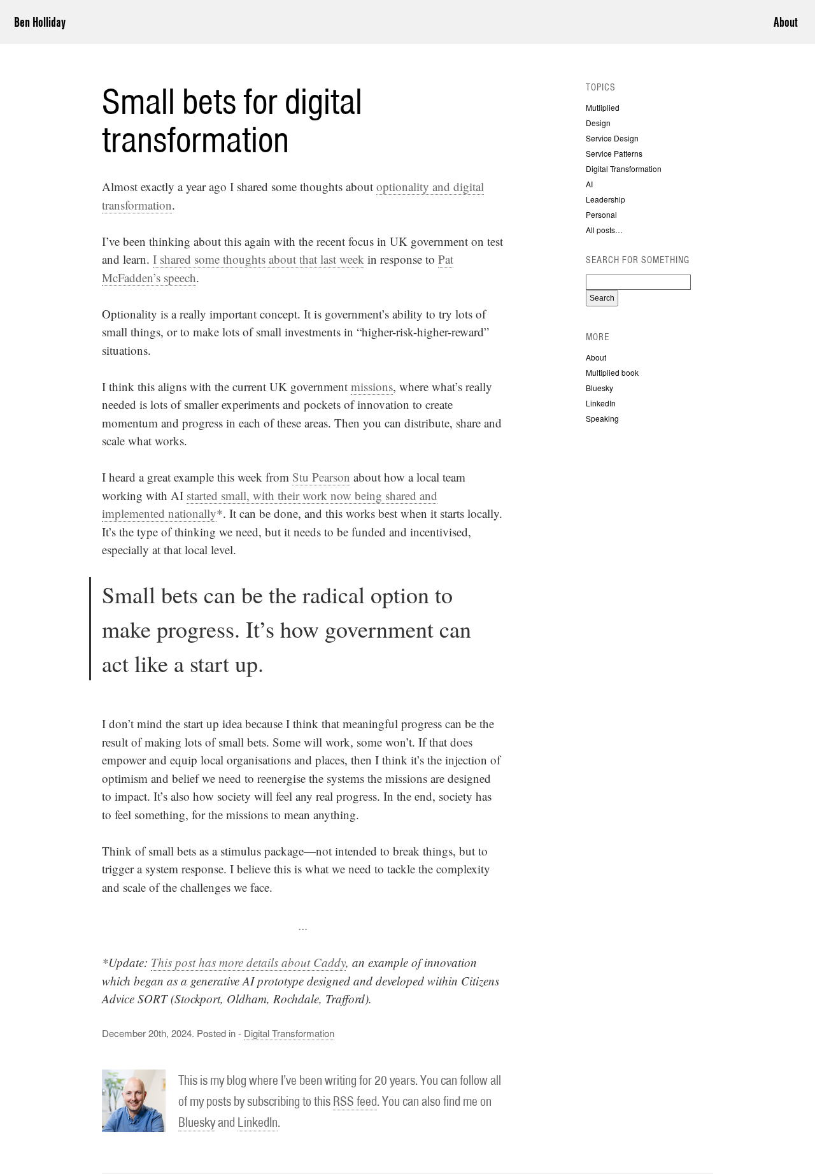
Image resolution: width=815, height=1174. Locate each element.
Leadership (605, 199)
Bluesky (196, 1122)
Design (598, 122)
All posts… (604, 229)
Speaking (602, 418)
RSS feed (355, 1101)
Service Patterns (614, 153)
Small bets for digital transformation (232, 120)
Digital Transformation (289, 1033)
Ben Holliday (40, 22)
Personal (601, 214)
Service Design (612, 137)
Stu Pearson (321, 477)
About (786, 22)
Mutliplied (603, 107)
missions (372, 386)
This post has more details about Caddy (248, 962)
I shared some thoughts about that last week (258, 259)
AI (589, 183)
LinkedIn (257, 1122)
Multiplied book (612, 372)
